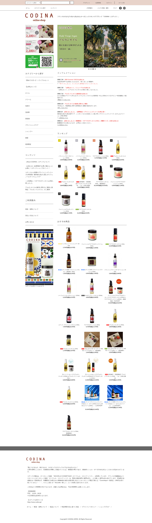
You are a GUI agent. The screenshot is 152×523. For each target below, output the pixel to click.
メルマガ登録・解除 (102, 8)
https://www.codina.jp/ (34, 502)
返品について (54, 507)
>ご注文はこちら (62, 125)
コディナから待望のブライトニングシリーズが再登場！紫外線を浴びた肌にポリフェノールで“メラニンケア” (39, 175)
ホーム (28, 8)
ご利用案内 (89, 8)
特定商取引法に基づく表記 (70, 507)
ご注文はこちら (63, 118)
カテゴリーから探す (40, 8)
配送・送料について (40, 507)
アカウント (86, 3)
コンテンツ (53, 8)
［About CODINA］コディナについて (37, 162)
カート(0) (122, 3)
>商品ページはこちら (63, 99)
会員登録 (98, 3)
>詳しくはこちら (62, 108)
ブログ (115, 8)
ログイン (109, 3)
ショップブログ (104, 507)
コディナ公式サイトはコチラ (34, 286)
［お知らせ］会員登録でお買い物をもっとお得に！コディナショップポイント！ (39, 167)
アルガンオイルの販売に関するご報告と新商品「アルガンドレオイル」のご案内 (39, 188)
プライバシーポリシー (89, 507)
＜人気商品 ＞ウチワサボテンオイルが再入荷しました (39, 182)
